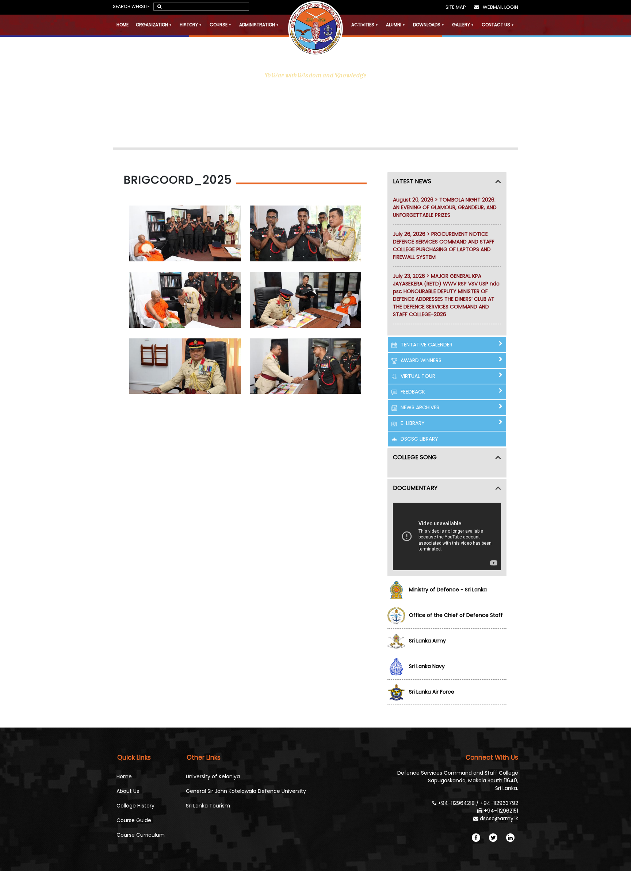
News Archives (420, 407)
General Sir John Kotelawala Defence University (246, 791)
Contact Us (496, 25)
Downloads (426, 25)
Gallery (461, 25)
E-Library (413, 423)
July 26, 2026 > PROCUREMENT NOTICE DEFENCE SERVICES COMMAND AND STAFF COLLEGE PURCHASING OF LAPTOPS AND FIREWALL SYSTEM (443, 245)
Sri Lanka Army (427, 640)
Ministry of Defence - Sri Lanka (448, 589)
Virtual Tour (418, 376)
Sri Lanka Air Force (431, 691)
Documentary (415, 488)
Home (122, 25)
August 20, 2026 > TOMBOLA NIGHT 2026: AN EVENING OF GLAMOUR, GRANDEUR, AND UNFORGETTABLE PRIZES (445, 207)
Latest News (412, 181)
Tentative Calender (426, 344)
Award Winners (421, 360)
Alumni (393, 25)
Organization (152, 25)
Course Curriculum (140, 835)
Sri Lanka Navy (427, 666)
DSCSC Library (419, 438)
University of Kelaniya (213, 776)
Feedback (413, 391)
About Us (127, 791)
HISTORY (189, 25)
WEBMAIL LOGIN (500, 7)
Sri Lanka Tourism (208, 805)
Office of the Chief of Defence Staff (456, 615)
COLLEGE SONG (415, 457)
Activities (362, 25)
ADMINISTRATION (257, 25)
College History (135, 805)
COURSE (218, 25)
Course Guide (133, 820)
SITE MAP (455, 7)
